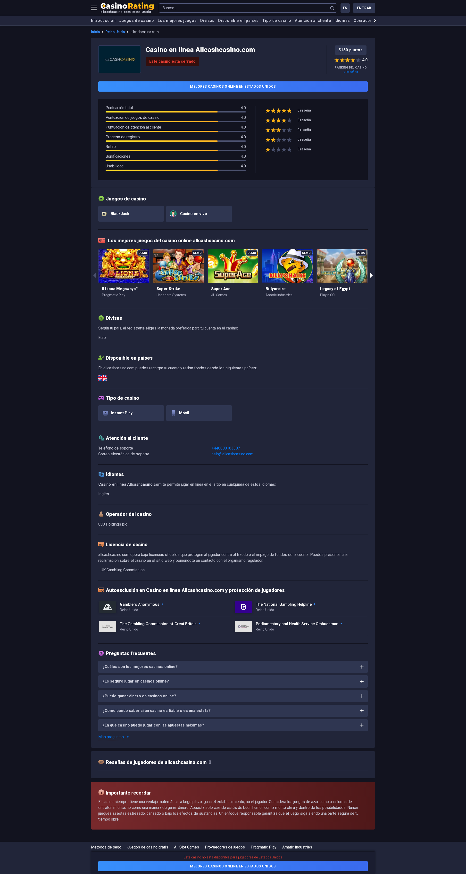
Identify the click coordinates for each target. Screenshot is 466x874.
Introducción (103, 20)
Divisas (207, 20)
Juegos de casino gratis (147, 847)
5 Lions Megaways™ (120, 288)
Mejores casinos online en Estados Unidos (233, 86)
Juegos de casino (136, 20)
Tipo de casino (276, 20)
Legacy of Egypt (335, 288)
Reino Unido (115, 32)
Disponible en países (238, 20)
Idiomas (342, 20)
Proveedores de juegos (225, 847)
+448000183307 (226, 448)
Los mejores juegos (177, 20)
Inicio (95, 32)
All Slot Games (186, 847)
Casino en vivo (193, 213)
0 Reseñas (350, 72)
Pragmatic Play (263, 847)
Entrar (364, 8)
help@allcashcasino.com (232, 454)
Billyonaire (276, 288)
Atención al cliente (313, 20)
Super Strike (168, 288)
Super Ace (221, 288)
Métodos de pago (106, 847)
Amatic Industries (297, 847)
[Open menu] (94, 8)
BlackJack (119, 213)
